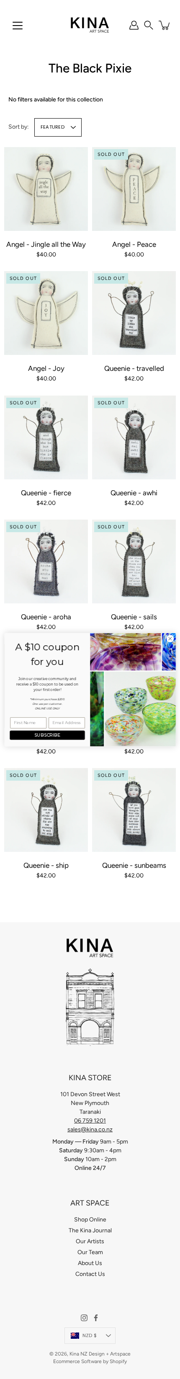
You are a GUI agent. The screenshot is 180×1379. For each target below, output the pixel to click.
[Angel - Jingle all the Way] (46, 189)
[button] (148, 25)
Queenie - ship (46, 865)
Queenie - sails (134, 617)
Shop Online (90, 1219)
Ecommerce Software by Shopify (90, 1361)
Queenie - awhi (134, 493)
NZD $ (89, 1335)
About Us (90, 1263)
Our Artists (90, 1241)
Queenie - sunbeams (134, 865)
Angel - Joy (46, 368)
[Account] (134, 25)
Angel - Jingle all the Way (46, 244)
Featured (52, 127)
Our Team (90, 1252)
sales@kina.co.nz (90, 1129)
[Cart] (165, 25)
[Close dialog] (170, 638)
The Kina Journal (90, 1230)
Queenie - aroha (46, 617)
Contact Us (90, 1274)
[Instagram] (84, 1317)
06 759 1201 (90, 1120)
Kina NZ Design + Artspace (100, 1354)
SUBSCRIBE (47, 735)
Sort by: (18, 126)
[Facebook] (96, 1317)
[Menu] (17, 25)
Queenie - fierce (46, 493)
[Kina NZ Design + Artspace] (90, 25)
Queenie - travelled (134, 368)
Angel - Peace (134, 244)
